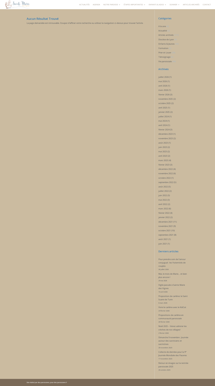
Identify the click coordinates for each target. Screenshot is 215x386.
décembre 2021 (165, 221)
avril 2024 (162, 125)
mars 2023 (163, 160)
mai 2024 (162, 120)
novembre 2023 (165, 138)
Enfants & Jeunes (166, 43)
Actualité (162, 30)
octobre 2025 (164, 103)
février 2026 (163, 94)
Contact (207, 5)
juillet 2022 (163, 191)
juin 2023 (162, 147)
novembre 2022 (165, 173)
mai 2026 (162, 81)
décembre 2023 (165, 134)
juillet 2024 (163, 116)
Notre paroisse (110, 5)
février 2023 (163, 164)
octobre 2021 (164, 230)
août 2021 (163, 239)
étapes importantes (133, 5)
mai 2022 (162, 199)
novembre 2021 (165, 226)
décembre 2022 (165, 169)
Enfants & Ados (156, 5)
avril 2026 (162, 85)
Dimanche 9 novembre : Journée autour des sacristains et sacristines (173, 341)
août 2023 (163, 142)
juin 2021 (162, 243)
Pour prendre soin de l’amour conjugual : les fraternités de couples (172, 262)
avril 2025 (162, 107)
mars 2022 (163, 208)
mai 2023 (162, 151)
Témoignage (164, 57)
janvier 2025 (164, 112)
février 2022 (163, 213)
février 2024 (163, 129)
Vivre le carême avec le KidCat (172, 307)
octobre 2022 (164, 178)
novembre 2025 (165, 99)
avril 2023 (162, 155)
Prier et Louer (164, 52)
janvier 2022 (164, 217)
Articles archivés (191, 5)
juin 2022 (162, 195)
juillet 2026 (163, 77)
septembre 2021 (165, 234)
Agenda (96, 5)
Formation (163, 48)
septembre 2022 (165, 182)
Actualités (84, 5)
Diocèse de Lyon (166, 39)
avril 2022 (162, 204)
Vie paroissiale (165, 61)
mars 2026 (163, 90)
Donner (173, 5)
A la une (162, 26)
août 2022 (163, 186)
